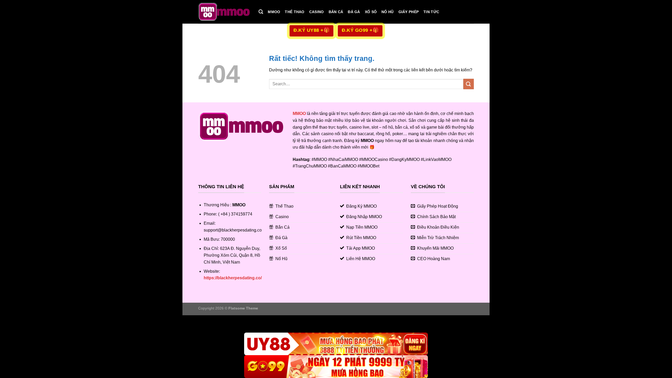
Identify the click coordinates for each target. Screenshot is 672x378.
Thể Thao (294, 12)
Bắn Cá (336, 12)
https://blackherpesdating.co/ (233, 278)
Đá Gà (354, 12)
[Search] (261, 12)
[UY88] (336, 344)
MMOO (274, 12)
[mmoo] (224, 12)
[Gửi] (468, 84)
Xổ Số (371, 12)
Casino (316, 12)
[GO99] (336, 366)
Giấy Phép (408, 12)
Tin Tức (431, 12)
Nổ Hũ (387, 12)
